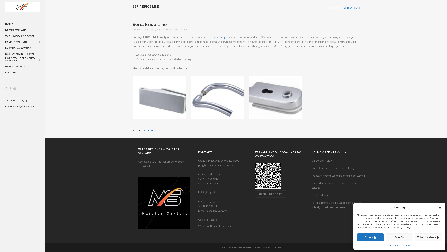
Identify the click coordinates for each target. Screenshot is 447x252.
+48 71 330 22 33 (207, 206)
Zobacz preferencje (428, 237)
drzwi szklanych (219, 37)
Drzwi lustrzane (320, 195)
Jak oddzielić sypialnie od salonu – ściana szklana (335, 185)
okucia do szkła (165, 29)
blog (338, 7)
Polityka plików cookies (399, 245)
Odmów (399, 237)
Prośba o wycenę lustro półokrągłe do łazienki (338, 175)
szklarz (183, 29)
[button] (440, 207)
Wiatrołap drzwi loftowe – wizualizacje (333, 168)
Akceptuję (370, 237)
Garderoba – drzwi (322, 160)
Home (331, 7)
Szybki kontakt (270, 194)
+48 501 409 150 (19, 100)
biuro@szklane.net (24, 106)
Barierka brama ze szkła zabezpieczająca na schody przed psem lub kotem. (336, 205)
